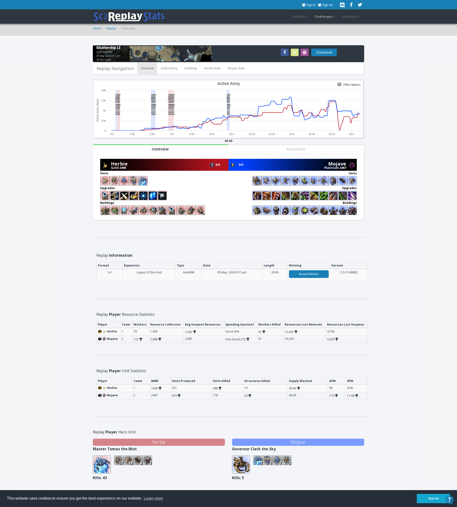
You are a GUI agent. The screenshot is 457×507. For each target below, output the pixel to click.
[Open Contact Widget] (449, 500)
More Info (350, 16)
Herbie (119, 164)
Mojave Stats (236, 68)
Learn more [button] (153, 498)
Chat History (169, 68)
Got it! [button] (433, 498)
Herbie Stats (212, 68)
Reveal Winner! (309, 274)
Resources (295, 149)
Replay (111, 28)
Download (324, 52)
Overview (147, 68)
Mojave (337, 164)
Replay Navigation (115, 68)
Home (97, 28)
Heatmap (190, 68)
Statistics (298, 16)
